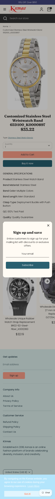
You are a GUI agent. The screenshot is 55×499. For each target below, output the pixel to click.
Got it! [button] (27, 494)
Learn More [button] (33, 486)
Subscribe (27, 265)
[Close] (48, 225)
